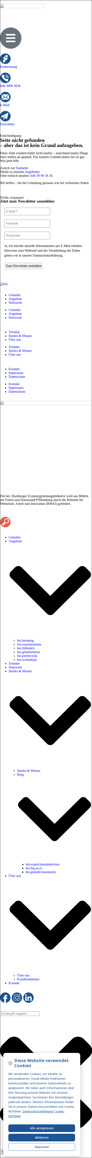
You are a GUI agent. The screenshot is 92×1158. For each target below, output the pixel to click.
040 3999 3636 (10, 86)
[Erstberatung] (5, 58)
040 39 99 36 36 (41, 175)
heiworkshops (27, 659)
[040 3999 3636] (5, 78)
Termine (14, 332)
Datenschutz (17, 376)
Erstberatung (8, 67)
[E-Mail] (5, 97)
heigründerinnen (28, 652)
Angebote (15, 299)
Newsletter (7, 124)
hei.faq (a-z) (34, 868)
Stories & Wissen (20, 336)
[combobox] (20, 1013)
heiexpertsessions (29, 644)
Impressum (16, 373)
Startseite (22, 168)
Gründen (15, 295)
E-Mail (4, 105)
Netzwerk (15, 302)
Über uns (15, 339)
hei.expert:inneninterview (43, 864)
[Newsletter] (5, 116)
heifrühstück (26, 648)
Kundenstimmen (28, 979)
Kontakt (14, 369)
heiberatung (25, 640)
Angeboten (32, 172)
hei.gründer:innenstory (41, 872)
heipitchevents (27, 656)
